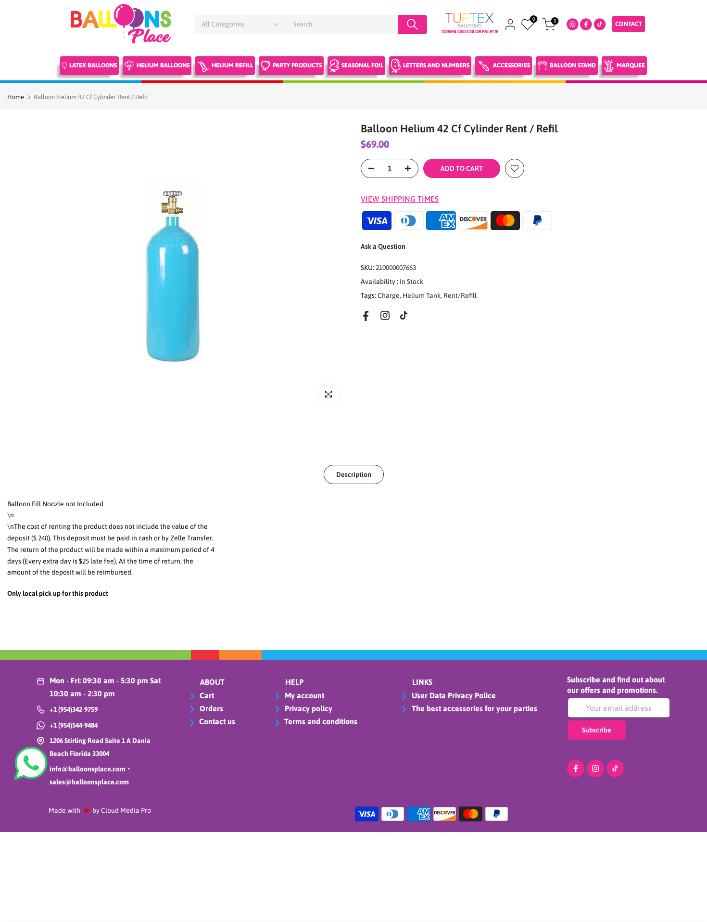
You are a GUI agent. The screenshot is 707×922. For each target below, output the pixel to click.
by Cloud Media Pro (121, 810)
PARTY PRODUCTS (297, 65)
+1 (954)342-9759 (74, 709)
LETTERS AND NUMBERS (436, 65)
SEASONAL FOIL (362, 65)
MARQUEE (631, 65)
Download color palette (470, 31)
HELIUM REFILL (232, 65)
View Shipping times (400, 198)
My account (303, 695)
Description (353, 474)
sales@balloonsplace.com (89, 782)
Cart (206, 695)
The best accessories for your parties (473, 708)
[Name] (412, 24)
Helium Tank (422, 295)
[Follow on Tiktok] (403, 315)
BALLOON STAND (573, 65)
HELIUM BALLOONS (163, 65)
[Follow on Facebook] (366, 316)
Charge (389, 295)
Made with (64, 810)
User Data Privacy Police (453, 695)
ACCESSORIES (511, 65)
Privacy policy (307, 708)
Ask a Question (383, 246)
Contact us (217, 721)
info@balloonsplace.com (88, 769)
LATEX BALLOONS (93, 65)
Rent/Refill (460, 295)
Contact (628, 23)
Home (15, 97)
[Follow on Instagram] (385, 315)
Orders (210, 708)
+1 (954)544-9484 (74, 725)
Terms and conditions (320, 721)
